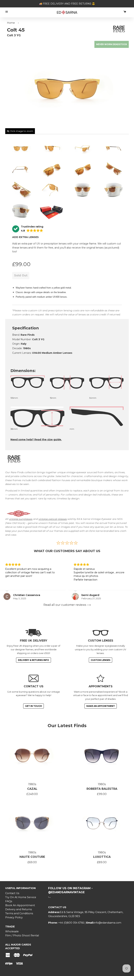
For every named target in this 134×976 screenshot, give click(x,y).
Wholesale (12, 931)
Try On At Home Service (20, 897)
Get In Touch (33, 706)
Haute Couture (32, 856)
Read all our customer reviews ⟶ (67, 604)
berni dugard (90, 595)
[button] (27, 229)
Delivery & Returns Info (33, 660)
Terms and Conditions (19, 913)
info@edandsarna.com (107, 922)
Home (11, 22)
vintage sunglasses (20, 519)
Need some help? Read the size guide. (36, 439)
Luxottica (102, 856)
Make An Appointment (100, 706)
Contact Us (12, 893)
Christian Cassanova (26, 595)
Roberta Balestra (102, 788)
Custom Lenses (100, 660)
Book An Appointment (20, 905)
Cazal (32, 788)
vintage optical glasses (53, 519)
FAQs (8, 901)
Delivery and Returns (18, 909)
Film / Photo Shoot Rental (22, 935)
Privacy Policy (14, 917)
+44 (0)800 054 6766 (71, 922)
